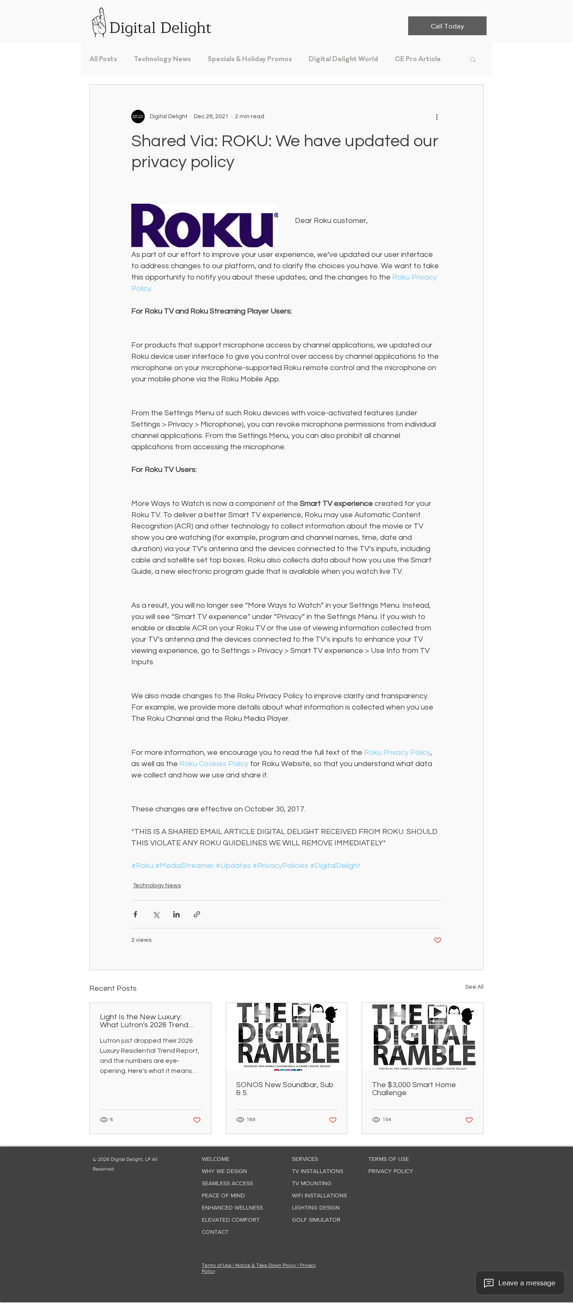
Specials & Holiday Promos (250, 59)
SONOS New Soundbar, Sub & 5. (284, 1089)
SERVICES (305, 1158)
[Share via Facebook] (135, 914)
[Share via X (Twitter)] (156, 914)
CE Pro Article (418, 59)
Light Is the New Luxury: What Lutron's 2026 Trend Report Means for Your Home (150, 1021)
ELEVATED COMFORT (227, 1219)
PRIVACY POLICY (390, 1171)
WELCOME (215, 1158)
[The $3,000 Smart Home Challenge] (422, 1037)
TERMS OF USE (388, 1158)
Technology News (162, 59)
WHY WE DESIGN (224, 1171)
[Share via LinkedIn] (176, 914)
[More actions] (437, 116)
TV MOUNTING (311, 1183)
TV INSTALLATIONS (317, 1171)
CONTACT (215, 1231)
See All (474, 987)
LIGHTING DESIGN (316, 1207)
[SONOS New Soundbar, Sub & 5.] (286, 1037)
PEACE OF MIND (223, 1195)
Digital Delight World (343, 59)
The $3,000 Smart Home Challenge (414, 1089)
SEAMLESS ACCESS (227, 1183)
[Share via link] (197, 914)
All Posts (103, 59)
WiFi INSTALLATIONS (318, 1195)
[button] (473, 59)
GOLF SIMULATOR (316, 1219)
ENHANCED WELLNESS (227, 1207)
